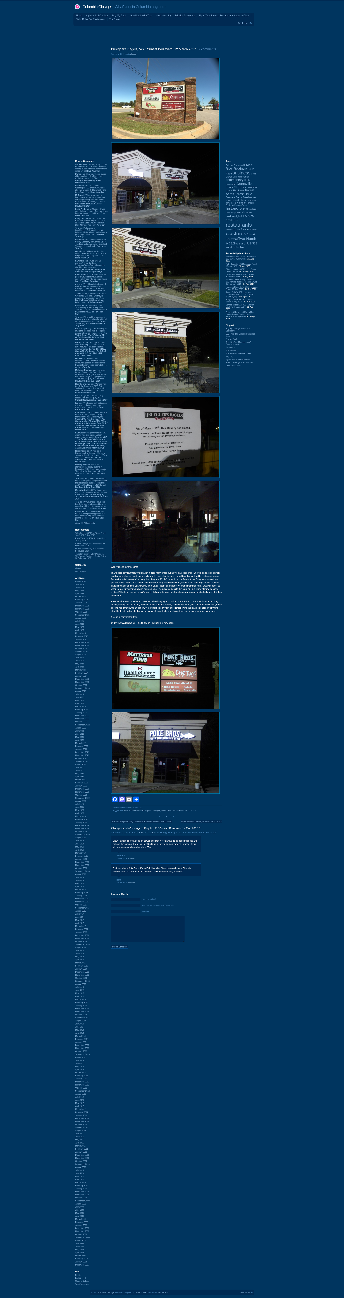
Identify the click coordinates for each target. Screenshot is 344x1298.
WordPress (163, 1292)
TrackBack (151, 832)
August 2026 (80, 581)
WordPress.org (82, 1284)
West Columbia (235, 247)
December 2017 (82, 899)
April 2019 (79, 850)
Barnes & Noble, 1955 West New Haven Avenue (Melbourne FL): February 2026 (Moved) (240, 314)
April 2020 (79, 813)
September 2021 (82, 761)
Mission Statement (185, 15)
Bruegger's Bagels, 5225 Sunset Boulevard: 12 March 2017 (153, 49)
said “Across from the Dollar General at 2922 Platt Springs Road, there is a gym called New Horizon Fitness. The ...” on (90, 388)
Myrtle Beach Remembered (238, 359)
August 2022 (80, 728)
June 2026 (79, 587)
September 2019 (82, 835)
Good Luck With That (141, 15)
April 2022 (79, 740)
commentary (80, 571)
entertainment (249, 187)
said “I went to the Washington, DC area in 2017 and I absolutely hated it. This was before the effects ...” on (90, 189)
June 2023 (79, 697)
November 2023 (82, 682)
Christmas (237, 177)
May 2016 (79, 957)
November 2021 (82, 755)
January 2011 (81, 1152)
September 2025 (82, 615)
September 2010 (82, 1164)
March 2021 (80, 780)
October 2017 (81, 905)
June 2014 (79, 1027)
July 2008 (79, 1243)
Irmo (246, 208)
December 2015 (82, 972)
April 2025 (79, 630)
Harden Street (241, 205)
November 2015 (82, 975)
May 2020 (79, 810)
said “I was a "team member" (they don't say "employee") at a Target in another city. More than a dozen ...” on (90, 266)
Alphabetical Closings (97, 15)
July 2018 (79, 877)
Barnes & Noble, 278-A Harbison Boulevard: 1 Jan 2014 (240, 306)
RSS (141, 832)
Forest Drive (243, 194)
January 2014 (81, 1042)
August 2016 (80, 947)
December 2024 (82, 642)
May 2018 (79, 883)
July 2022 (79, 731)
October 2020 (81, 795)
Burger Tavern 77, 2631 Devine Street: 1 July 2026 (239, 300)
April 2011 (79, 1143)
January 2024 (81, 676)
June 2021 (79, 770)
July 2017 (79, 914)
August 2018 (80, 874)
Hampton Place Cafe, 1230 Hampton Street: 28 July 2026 (241, 288)
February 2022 (81, 746)
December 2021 (82, 752)
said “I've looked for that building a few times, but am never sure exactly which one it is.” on (91, 406)
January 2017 (81, 932)
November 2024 (82, 645)
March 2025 (80, 633)
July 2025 (79, 621)
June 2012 (79, 1100)
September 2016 (82, 944)
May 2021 (79, 773)
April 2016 (79, 960)
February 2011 (81, 1149)
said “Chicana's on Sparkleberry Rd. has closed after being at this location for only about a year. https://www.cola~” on (91, 232)
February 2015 (81, 1002)
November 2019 (82, 828)
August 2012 (80, 1094)
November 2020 (82, 792)
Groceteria (230, 347)
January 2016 (81, 969)
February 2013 (81, 1076)
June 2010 (79, 1173)
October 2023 (81, 685)
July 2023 (79, 694)
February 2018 (81, 892)
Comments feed (82, 1281)
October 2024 (81, 648)
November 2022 (82, 719)
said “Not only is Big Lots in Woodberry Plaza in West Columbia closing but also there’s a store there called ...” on (91, 167)
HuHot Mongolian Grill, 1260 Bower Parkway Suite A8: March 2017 (142, 821)
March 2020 (80, 816)
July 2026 (79, 584)
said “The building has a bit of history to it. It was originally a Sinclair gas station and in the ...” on (91, 321)
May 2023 (79, 700)
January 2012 (81, 1115)
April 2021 (79, 777)
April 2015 (79, 996)
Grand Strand (239, 200)
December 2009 (82, 1191)
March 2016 (80, 963)
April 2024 (79, 667)
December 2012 (82, 1082)
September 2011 (82, 1127)
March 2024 (80, 670)
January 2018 (81, 896)
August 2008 (80, 1240)
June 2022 (79, 734)
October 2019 (81, 831)
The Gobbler (231, 350)
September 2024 (82, 651)
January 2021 (81, 786)
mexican (230, 216)
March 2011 (80, 1146)
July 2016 (79, 950)
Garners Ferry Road (237, 197)
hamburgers (231, 203)
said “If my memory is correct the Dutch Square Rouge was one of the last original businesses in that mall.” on (91, 482)
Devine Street (233, 187)
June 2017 (79, 917)
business (241, 173)
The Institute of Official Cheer (238, 353)
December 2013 (82, 1045)
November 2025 (82, 609)
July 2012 (79, 1097)
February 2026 (81, 600)
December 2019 (82, 825)
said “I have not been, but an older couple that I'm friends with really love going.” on (90, 178)
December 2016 (82, 935)
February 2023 (81, 709)
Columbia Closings (97, 6)
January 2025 (81, 639)
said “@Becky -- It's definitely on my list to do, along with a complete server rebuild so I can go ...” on (91, 334)
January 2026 (81, 603)
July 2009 (79, 1207)
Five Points (239, 190)
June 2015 (79, 990)
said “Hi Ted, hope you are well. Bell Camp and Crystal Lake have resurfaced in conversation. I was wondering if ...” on (90, 348)
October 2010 (81, 1161)
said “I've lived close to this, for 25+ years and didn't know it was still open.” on (91, 494)
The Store (114, 19)
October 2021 (81, 758)
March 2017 (80, 926)
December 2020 (82, 789)
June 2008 (79, 1246)
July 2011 (79, 1134)
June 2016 (79, 954)
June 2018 (79, 880)
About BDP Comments (85, 523)
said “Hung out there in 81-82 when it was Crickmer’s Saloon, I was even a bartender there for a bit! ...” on (91, 440)
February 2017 (81, 929)
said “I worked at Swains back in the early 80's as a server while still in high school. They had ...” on (91, 456)
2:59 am (131, 858)
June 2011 (79, 1137)
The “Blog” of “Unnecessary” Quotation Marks (238, 343)
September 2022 (82, 725)
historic (232, 208)
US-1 (237, 244)
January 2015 (81, 1005)
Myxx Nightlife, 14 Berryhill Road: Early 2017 (200, 821)
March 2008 (80, 1256)
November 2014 (82, 1011)
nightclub (239, 216)
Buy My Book (119, 15)
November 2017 (82, 902)
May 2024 (79, 664)
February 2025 (81, 636)
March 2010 (80, 1182)
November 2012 (82, 1085)
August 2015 (80, 984)
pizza (235, 220)
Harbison (241, 203)
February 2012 (81, 1112)
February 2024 (81, 673)
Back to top (245, 1292)
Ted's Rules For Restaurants (91, 19)
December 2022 (82, 716)
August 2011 (80, 1130)
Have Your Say (163, 15)
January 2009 (81, 1225)
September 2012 (82, 1091)
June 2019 (79, 844)
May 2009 (79, 1213)
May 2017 (79, 920)
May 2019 (79, 847)
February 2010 (81, 1185)
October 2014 (81, 1015)
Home (79, 15)
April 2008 (79, 1253)
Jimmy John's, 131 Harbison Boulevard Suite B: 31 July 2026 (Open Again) (239, 294)
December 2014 (82, 1008)
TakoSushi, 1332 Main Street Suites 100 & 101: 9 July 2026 (90, 534)
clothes (245, 177)
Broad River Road (239, 166)
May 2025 (79, 627)
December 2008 (82, 1228)
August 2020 (80, 801)
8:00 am (131, 883)
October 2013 (81, 1051)
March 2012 (80, 1109)
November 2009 (82, 1195)
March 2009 (80, 1219)
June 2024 (79, 661)
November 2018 (82, 865)
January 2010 (81, 1188)
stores (239, 233)
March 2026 (80, 597)
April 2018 (79, 886)
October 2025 (81, 612)
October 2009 (81, 1198)
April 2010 (79, 1179)
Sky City (229, 356)
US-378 (192, 810)
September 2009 (82, 1201)
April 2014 (79, 1033)
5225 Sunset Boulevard (134, 810)
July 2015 (79, 987)
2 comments (207, 49)
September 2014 (82, 1018)
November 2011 (82, 1121)
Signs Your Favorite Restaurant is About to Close (224, 15)
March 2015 (80, 999)
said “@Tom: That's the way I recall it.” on (91, 397)
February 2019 (81, 856)
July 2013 (79, 1060)
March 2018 (80, 889)
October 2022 (81, 722)
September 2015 (82, 981)
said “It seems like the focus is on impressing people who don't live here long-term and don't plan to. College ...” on (90, 515)
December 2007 (82, 1265)
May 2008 (79, 1249)
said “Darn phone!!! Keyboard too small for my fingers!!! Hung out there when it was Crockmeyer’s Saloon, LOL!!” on (91, 421)
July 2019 (79, 841)
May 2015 (79, 993)
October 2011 (81, 1124)
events (229, 190)
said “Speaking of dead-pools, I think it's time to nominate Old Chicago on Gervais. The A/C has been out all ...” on (90, 287)
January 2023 (81, 712)
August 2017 (80, 911)
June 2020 (79, 807)
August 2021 (80, 764)
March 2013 (80, 1072)
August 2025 (80, 618)
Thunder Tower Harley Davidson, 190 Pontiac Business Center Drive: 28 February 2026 (90, 556)
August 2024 (80, 654)
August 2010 (80, 1167)
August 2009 (80, 1204)
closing (78, 568)
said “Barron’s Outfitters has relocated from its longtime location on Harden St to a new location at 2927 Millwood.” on (90, 221)
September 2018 (82, 871)
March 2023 (80, 706)
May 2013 (79, 1066)
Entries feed (80, 1278)
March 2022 (80, 743)
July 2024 (79, 658)
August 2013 (80, 1057)
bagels (148, 810)
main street (245, 212)
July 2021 (79, 767)
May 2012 (79, 1103)
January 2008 (81, 1262)
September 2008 (82, 1237)
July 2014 (79, 1024)
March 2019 (80, 853)
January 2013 (81, 1079)
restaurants (166, 810)
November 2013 (82, 1048)
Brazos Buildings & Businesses (239, 362)
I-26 (241, 209)
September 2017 (82, 908)
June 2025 (79, 624)
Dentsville (244, 184)
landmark (253, 209)
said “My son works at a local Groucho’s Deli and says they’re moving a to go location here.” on (90, 298)
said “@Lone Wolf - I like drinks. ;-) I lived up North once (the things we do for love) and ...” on (90, 254)
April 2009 (79, 1216)
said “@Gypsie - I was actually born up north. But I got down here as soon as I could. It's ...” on (91, 212)
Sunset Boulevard (180, 810)
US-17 (243, 243)
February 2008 (81, 1259)
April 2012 (79, 1106)
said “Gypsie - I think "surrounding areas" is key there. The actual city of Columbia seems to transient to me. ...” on (91, 309)
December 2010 (82, 1155)
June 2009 (79, 1210)
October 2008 (81, 1234)
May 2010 (79, 1176)
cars (253, 173)
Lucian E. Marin (141, 1292)
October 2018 (81, 868)
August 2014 (80, 1021)
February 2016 (81, 966)
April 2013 (79, 1069)
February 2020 (81, 819)
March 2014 (80, 1036)
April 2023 (79, 703)
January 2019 (81, 859)
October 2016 (81, 941)
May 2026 (79, 590)
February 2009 (81, 1222)
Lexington (156, 810)
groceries (252, 200)
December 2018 (82, 862)
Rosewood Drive (233, 229)
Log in (77, 1275)
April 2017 (79, 923)
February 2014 (81, 1039)
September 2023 (82, 688)
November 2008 (82, 1231)
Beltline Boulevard (235, 165)
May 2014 (79, 1030)
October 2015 (81, 978)
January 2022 (81, 749)
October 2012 (81, 1088)
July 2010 (79, 1170)
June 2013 (79, 1063)
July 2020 (79, 804)
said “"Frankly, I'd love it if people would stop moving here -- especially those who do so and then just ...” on (91, 278)
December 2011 (82, 1118)
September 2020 (82, 798)
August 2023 (80, 691)
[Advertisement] (172, 36)
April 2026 (79, 593)
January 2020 (81, 822)
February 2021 (81, 783)
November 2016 (82, 938)
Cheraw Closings (233, 366)
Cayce (229, 177)
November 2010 (82, 1158)
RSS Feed (242, 23)
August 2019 (80, 838)
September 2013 (82, 1054)
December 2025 (82, 606)
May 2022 (79, 737)
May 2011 (79, 1140)
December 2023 (82, 679)
